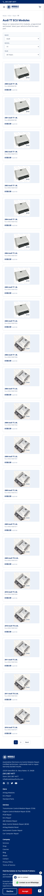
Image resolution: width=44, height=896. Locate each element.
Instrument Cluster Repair (12, 830)
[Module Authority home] (13, 7)
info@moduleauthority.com (13, 779)
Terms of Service (9, 865)
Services (6, 843)
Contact (5, 859)
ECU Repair (7, 796)
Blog (4, 852)
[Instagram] (8, 783)
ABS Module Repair (10, 821)
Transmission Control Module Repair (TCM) (19, 808)
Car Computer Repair (11, 833)
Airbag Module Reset (11, 827)
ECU (9, 16)
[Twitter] (12, 783)
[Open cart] (40, 7)
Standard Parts (8, 799)
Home (5, 16)
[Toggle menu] (4, 7)
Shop (5, 846)
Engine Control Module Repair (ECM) (16, 811)
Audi (14, 16)
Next (27, 742)
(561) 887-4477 (10, 2)
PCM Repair (7, 815)
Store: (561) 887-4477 (11, 776)
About (5, 856)
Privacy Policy (8, 862)
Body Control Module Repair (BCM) (16, 824)
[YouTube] (16, 783)
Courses (6, 849)
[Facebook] (4, 783)
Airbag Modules (9, 793)
